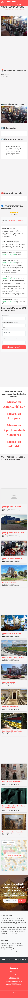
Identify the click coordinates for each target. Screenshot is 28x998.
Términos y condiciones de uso (14, 981)
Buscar (23, 901)
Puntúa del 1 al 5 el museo (10, 322)
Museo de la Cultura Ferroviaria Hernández (11, 507)
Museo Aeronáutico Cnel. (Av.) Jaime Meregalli (13, 533)
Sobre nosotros (14, 971)
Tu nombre (5, 315)
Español (14, 992)
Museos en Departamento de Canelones (14, 430)
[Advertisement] (14, 52)
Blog (14, 973)
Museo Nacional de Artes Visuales (12, 731)
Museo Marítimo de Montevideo (11, 633)
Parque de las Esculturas (9, 583)
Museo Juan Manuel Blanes (10, 706)
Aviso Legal (14, 983)
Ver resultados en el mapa (14, 855)
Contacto (14, 974)
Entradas (14, 12)
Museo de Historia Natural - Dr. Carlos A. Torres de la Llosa (13, 806)
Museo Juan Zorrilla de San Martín (12, 832)
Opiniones (23, 12)
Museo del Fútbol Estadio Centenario (13, 658)
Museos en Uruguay (8, 9)
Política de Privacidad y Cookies (14, 984)
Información (5, 12)
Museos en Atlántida (19, 9)
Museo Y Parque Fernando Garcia (12, 558)
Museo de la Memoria (8, 682)
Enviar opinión (15, 347)
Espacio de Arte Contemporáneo (12, 781)
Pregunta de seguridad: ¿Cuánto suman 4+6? (13, 338)
